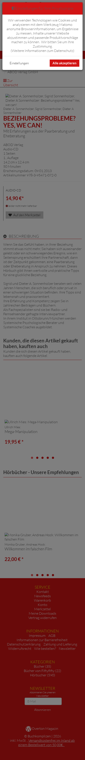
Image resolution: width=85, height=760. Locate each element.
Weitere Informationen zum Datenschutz (42, 50)
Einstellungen (19, 63)
